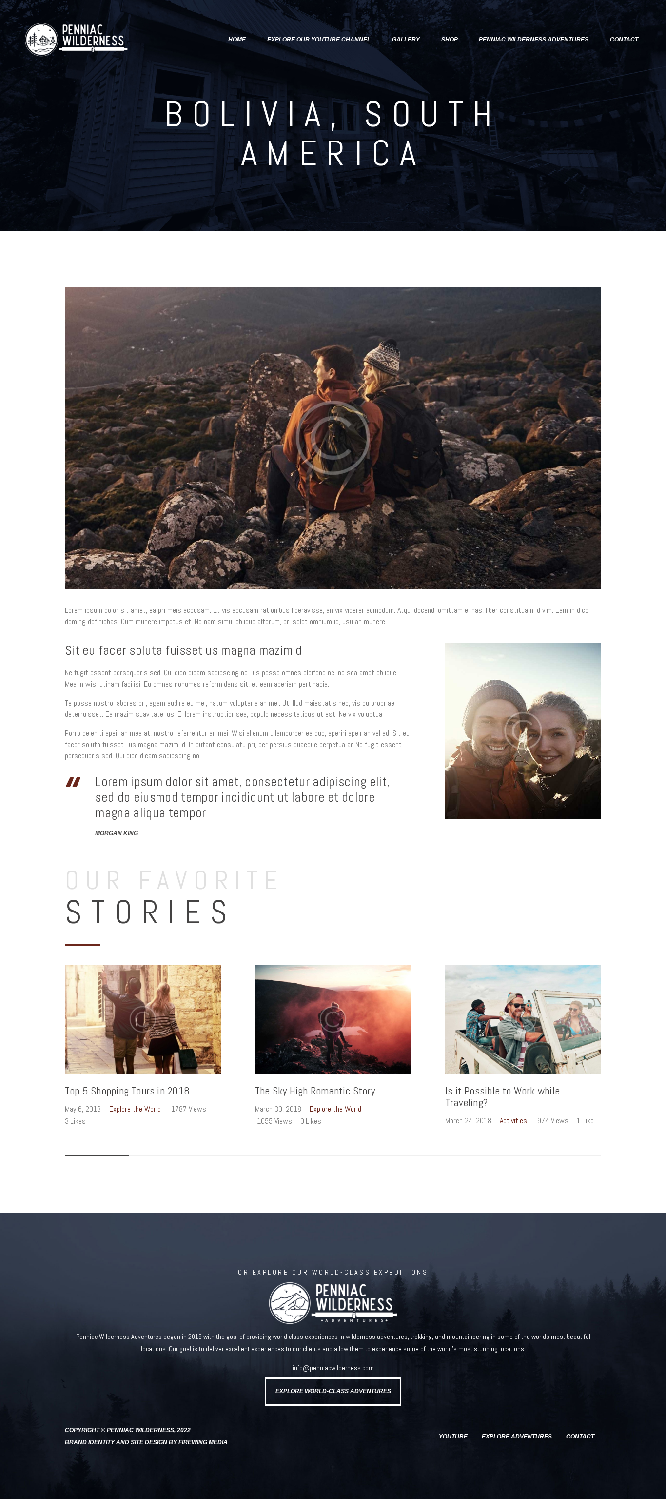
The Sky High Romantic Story (315, 1091)
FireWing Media (203, 1442)
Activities (513, 1120)
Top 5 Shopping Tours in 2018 (127, 1091)
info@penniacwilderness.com (333, 1367)
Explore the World (135, 1109)
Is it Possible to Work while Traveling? (502, 1097)
